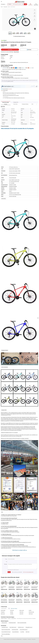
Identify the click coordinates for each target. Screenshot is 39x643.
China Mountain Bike (15, 629)
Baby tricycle (3, 613)
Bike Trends (27, 631)
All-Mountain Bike (4, 622)
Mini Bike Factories (21, 627)
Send (9, 572)
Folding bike (2, 612)
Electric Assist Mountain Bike (22, 622)
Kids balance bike (31, 612)
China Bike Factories (5, 627)
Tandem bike (21, 613)
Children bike (21, 612)
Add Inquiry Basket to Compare (19, 36)
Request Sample (16, 51)
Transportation (5, 6)
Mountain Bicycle (13, 6)
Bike (9, 6)
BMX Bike (11, 612)
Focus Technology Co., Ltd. (13, 639)
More (2, 635)
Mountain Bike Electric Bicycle (6, 631)
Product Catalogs (14, 608)
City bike (30, 610)
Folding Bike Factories (29, 627)
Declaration (29, 639)
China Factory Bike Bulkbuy (6, 634)
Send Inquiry (10, 49)
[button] (35, 104)
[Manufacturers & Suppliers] (19, 2)
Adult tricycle (31, 613)
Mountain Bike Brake (15, 631)
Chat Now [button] (29, 49)
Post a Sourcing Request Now (28, 572)
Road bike (11, 613)
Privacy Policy (33, 639)
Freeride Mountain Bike (12, 622)
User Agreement (25, 639)
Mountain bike (3, 610)
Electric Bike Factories (13, 627)
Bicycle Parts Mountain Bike (6, 629)
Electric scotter (22, 610)
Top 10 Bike (22, 631)
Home (2, 6)
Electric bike (12, 610)
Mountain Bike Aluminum (23, 629)
